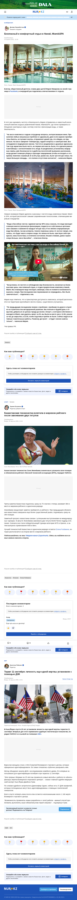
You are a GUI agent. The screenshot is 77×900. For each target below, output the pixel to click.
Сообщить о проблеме (48, 889)
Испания (15, 578)
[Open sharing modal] (48, 643)
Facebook (14, 91)
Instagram (64, 391)
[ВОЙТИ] (72, 12)
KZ (67, 12)
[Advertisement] (38, 106)
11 (9, 593)
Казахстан (8, 578)
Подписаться (64, 809)
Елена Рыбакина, (63, 529)
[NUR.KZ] (38, 11)
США (6, 828)
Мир (5, 661)
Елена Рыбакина (25, 578)
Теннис (12, 402)
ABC (39, 734)
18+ (11, 828)
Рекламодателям (65, 889)
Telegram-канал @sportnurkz (36, 536)
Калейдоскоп (8, 23)
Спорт (6, 402)
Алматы (7, 342)
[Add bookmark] (68, 643)
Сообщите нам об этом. (33, 333)
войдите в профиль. (60, 373)
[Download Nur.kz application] (38, 4)
